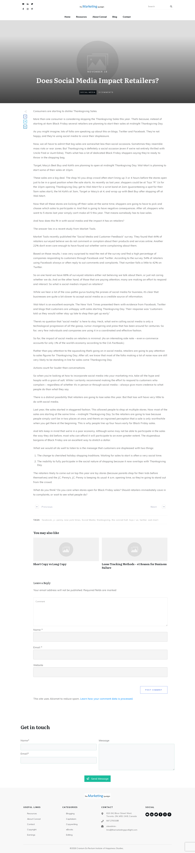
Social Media (87, 92)
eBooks (69, 829)
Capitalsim (71, 819)
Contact (31, 824)
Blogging (70, 813)
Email (37, 647)
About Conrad (34, 819)
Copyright (31, 829)
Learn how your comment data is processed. (106, 698)
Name (38, 629)
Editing (69, 835)
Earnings (31, 835)
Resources (32, 813)
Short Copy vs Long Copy (66, 555)
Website (38, 665)
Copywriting (72, 824)
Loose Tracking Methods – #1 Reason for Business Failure (134, 555)
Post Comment (153, 690)
